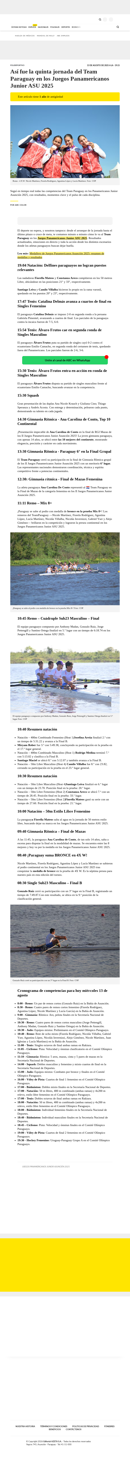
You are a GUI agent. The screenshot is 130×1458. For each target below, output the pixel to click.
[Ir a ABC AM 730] (95, 27)
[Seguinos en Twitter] (111, 1442)
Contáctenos (73, 1429)
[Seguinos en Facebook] (108, 1442)
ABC (16, 19)
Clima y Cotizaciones (94, 19)
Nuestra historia (25, 1426)
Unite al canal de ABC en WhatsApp (67, 360)
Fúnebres (109, 1426)
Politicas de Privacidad (85, 1426)
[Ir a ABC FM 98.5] (108, 27)
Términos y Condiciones (53, 1426)
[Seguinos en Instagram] (118, 1442)
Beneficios (55, 1429)
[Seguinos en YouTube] (115, 1442)
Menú (118, 19)
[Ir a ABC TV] (86, 27)
